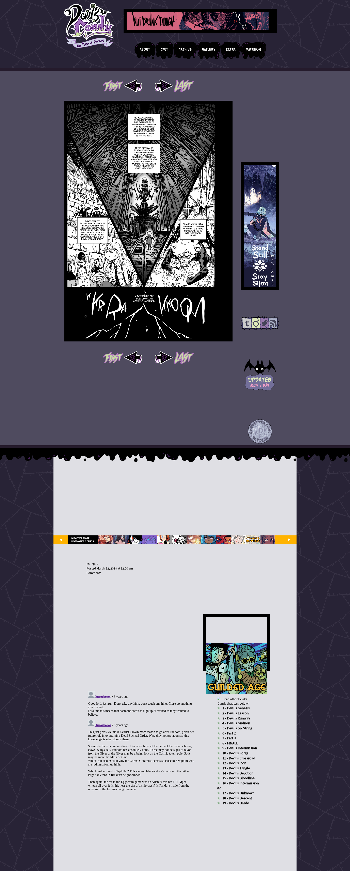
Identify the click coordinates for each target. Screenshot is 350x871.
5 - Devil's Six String (237, 728)
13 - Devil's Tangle (236, 768)
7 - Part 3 (229, 738)
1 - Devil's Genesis (236, 708)
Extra (231, 49)
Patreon (253, 49)
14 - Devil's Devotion (237, 773)
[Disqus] (141, 630)
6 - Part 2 (229, 733)
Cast (164, 49)
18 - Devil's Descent (237, 798)
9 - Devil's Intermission (239, 748)
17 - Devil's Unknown (238, 793)
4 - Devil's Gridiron (236, 723)
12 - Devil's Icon (234, 763)
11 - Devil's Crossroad (238, 758)
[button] (260, 431)
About (145, 49)
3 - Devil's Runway (236, 718)
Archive (185, 49)
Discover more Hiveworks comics (82, 540)
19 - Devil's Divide (235, 803)
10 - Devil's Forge (235, 753)
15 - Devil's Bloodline (238, 778)
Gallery (208, 49)
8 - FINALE (230, 743)
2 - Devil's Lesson (235, 713)
